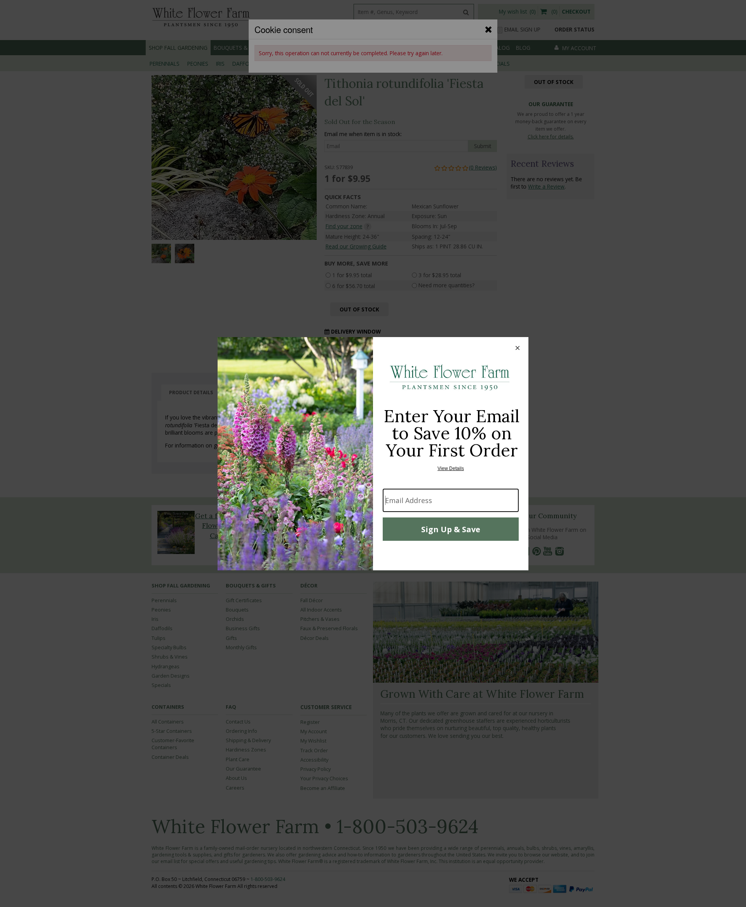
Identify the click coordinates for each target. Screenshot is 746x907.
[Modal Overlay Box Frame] (373, 453)
